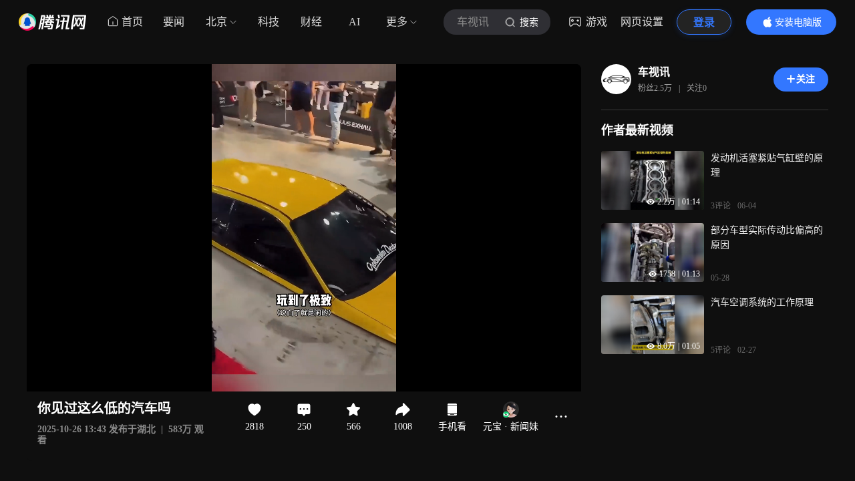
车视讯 (654, 71)
